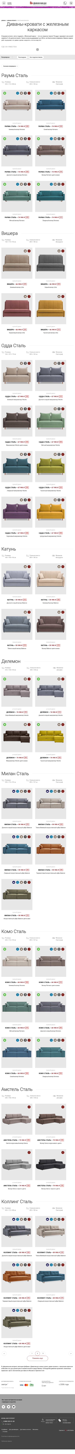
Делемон (11, 712)
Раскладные (22, 57)
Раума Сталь (11, 126)
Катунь (11, 600)
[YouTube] (13, 1406)
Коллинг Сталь (11, 1252)
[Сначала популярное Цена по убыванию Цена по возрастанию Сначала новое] (10, 66)
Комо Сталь (11, 982)
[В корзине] (71, 3)
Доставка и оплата (25, 1429)
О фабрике (4, 1429)
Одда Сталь (11, 396)
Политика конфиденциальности (10, 1436)
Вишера (11, 284)
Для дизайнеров (13, 1429)
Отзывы (5, 1431)
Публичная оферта (6, 1441)
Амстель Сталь (11, 1140)
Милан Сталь (11, 824)
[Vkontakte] (3, 1406)
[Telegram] (8, 1406)
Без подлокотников (36, 57)
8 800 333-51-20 (65, 3)
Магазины (35, 1429)
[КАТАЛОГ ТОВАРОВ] (4, 3)
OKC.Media (71, 1430)
